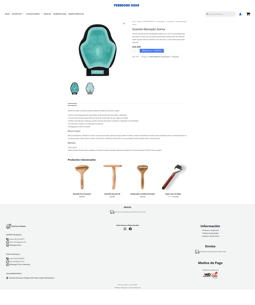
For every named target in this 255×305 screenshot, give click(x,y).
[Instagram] (124, 228)
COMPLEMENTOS (148, 21)
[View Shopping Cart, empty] (248, 14)
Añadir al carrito (152, 51)
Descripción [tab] (72, 105)
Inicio (134, 21)
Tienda (139, 21)
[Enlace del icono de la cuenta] (240, 14)
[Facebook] (130, 228)
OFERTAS (47, 14)
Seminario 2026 (59, 14)
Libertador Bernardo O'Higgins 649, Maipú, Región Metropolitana (31, 278)
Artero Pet (17, 14)
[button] (23, 14)
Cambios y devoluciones (210, 236)
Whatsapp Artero (15, 245)
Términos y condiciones (210, 230)
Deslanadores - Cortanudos (165, 21)
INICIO (7, 14)
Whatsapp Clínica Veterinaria (20, 264)
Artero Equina (33, 14)
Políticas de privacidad (210, 233)
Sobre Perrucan (76, 14)
